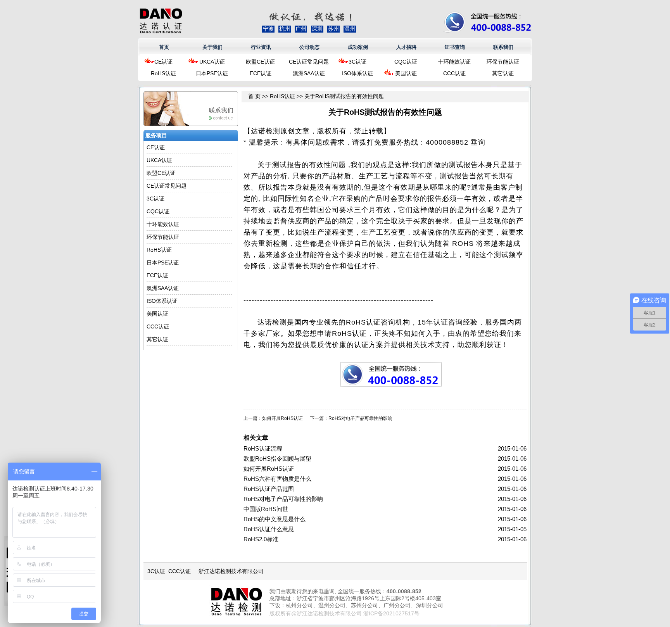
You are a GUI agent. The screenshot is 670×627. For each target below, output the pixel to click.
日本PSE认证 (212, 73)
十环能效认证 (454, 62)
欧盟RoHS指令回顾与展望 (277, 458)
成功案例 (358, 47)
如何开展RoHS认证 (282, 418)
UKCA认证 (212, 62)
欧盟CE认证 (260, 62)
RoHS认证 (163, 73)
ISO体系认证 (357, 73)
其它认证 (503, 73)
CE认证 (163, 62)
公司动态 (309, 47)
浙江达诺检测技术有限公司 (231, 571)
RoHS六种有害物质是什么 (277, 478)
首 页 (254, 96)
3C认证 (357, 62)
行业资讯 (261, 47)
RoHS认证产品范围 (268, 488)
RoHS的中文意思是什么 (274, 519)
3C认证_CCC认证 (169, 571)
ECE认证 (260, 73)
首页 (164, 47)
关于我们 (212, 47)
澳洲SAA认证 (309, 73)
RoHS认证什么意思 (268, 529)
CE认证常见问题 (309, 62)
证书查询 (455, 47)
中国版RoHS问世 (265, 509)
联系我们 (503, 47)
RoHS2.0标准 (260, 539)
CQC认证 (405, 62)
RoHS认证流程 (262, 448)
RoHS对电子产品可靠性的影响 (360, 418)
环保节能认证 (503, 62)
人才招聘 (406, 47)
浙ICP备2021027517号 (391, 613)
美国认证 (406, 73)
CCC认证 (454, 73)
